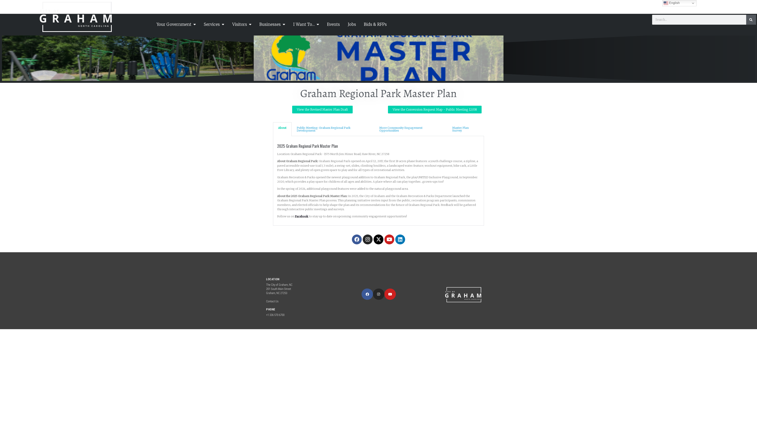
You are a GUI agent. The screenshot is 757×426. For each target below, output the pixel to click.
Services (212, 24)
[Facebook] (357, 239)
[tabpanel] (378, 181)
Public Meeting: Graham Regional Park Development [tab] (324, 129)
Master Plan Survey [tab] (460, 129)
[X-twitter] (378, 239)
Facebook (301, 216)
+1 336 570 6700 (275, 315)
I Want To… (304, 24)
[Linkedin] (400, 239)
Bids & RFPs (375, 24)
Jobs (352, 24)
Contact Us (272, 301)
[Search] (751, 20)
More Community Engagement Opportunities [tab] (400, 129)
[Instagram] (368, 239)
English (674, 3)
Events (333, 24)
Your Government (174, 24)
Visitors (239, 24)
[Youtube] (389, 239)
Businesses (270, 24)
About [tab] (282, 128)
